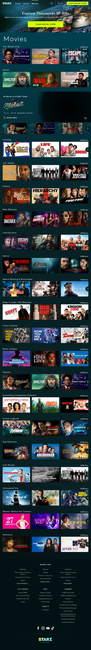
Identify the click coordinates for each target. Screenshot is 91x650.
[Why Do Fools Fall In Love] (45, 358)
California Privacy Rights (68, 605)
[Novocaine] (74, 405)
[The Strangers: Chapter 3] (74, 219)
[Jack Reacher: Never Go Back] (45, 428)
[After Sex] (74, 544)
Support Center (45, 592)
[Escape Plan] (74, 56)
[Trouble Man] (74, 79)
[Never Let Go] (45, 242)
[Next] (87, 56)
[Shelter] (16, 79)
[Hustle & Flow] (74, 172)
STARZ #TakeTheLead (68, 595)
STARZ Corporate (68, 592)
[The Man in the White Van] (16, 196)
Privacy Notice (68, 602)
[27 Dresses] (16, 521)
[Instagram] (43, 628)
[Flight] (74, 289)
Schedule (45, 610)
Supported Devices (45, 598)
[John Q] (16, 172)
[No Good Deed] (74, 265)
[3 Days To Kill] (45, 498)
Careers (68, 598)
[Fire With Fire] (74, 196)
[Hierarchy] (45, 196)
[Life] (45, 149)
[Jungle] (45, 405)
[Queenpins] (45, 56)
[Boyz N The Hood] (16, 289)
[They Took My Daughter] (45, 219)
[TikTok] (52, 628)
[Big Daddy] (45, 312)
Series (26, 3)
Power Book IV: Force (22, 577)
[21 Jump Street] (74, 335)
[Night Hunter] (74, 498)
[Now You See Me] (16, 335)
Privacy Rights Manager (68, 608)
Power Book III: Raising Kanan (23, 573)
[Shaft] (16, 312)
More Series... (68, 583)
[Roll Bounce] (16, 358)
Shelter (45, 572)
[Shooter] (16, 498)
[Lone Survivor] (45, 289)
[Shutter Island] (74, 428)
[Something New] (16, 405)
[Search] (51, 3)
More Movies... (45, 582)
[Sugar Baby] (45, 521)
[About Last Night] (74, 358)
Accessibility (45, 602)
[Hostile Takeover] (16, 219)
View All (84, 47)
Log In (23, 602)
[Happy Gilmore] (16, 474)
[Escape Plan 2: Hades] (16, 242)
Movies (35, 3)
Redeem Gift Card (23, 598)
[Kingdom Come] (74, 312)
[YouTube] (47, 628)
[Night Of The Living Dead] (45, 474)
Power (23, 580)
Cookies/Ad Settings (68, 619)
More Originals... (23, 583)
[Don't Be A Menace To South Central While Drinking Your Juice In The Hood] (16, 149)
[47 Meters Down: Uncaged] (45, 265)
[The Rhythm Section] (74, 521)
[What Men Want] (45, 544)
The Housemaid (45, 578)
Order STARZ (22, 592)
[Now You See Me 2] (45, 335)
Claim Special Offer (23, 595)
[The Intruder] (16, 265)
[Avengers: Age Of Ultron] (16, 428)
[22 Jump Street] (74, 242)
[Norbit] (74, 149)
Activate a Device (45, 595)
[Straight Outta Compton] (45, 172)
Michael (45, 569)
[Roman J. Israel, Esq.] (16, 56)
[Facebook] (38, 628)
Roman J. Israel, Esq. (45, 575)
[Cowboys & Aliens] (74, 451)
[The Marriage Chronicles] (16, 544)
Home (18, 3)
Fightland (23, 569)
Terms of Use (68, 611)
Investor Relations (68, 622)
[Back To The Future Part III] (16, 451)
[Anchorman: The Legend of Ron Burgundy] (45, 451)
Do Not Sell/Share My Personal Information (68, 615)
